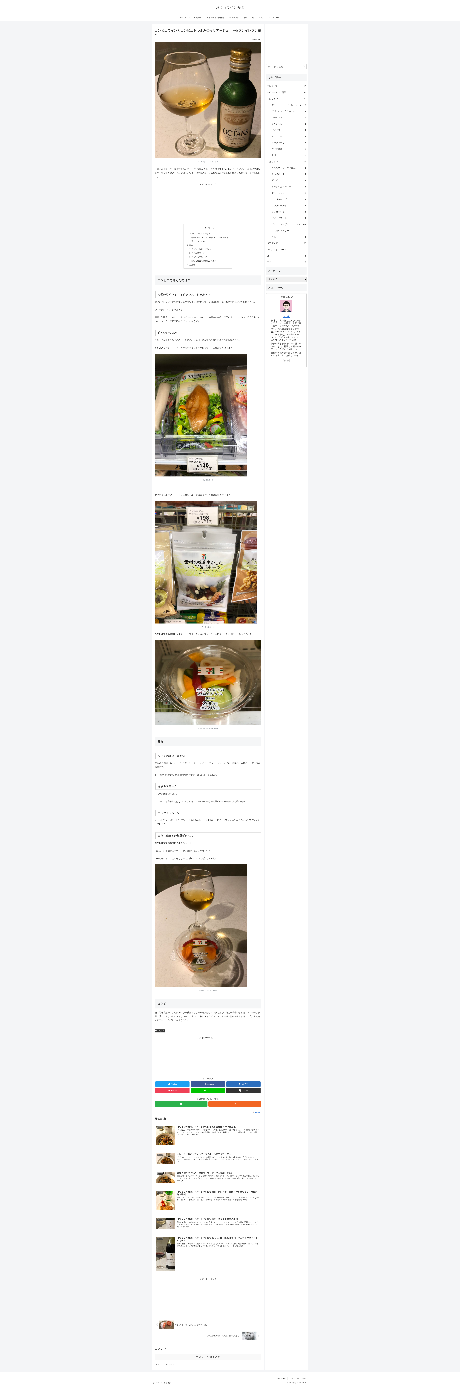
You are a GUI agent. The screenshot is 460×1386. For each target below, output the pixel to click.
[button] (304, 66)
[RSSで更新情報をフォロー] (234, 1104)
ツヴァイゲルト (289, 205)
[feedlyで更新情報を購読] (181, 1104)
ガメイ (289, 180)
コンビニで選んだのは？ (199, 233)
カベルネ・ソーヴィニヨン (289, 168)
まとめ (192, 265)
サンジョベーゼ (289, 199)
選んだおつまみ (198, 241)
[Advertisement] (208, 203)
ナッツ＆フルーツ (199, 257)
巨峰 (289, 237)
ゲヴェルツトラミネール (289, 111)
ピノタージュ (289, 212)
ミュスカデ (289, 136)
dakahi (286, 316)
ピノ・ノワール (289, 218)
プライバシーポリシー (297, 1378)
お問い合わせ (281, 1378)
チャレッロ (289, 124)
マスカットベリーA (289, 230)
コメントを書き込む (208, 1357)
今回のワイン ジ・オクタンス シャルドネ (209, 237)
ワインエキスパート (286, 249)
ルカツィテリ (289, 143)
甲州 (289, 155)
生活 (286, 262)
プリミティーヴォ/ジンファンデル (289, 224)
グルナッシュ (289, 193)
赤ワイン (287, 161)
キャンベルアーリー (289, 187)
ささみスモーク (198, 253)
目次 (204, 228)
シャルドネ (289, 117)
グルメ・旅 (286, 86)
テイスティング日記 (286, 92)
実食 (191, 245)
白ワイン (287, 99)
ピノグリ (289, 130)
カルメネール (289, 174)
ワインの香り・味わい (201, 249)
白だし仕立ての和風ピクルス (203, 261)
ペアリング (160, 1031)
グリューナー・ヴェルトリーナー (289, 105)
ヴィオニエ (289, 149)
